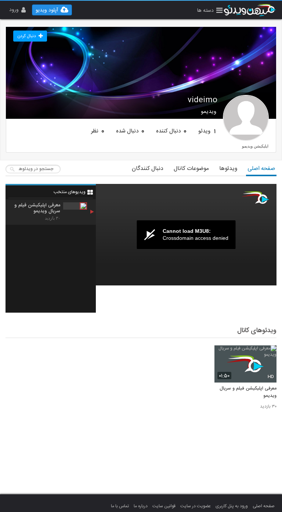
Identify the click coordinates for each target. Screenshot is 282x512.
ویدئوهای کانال (256, 330)
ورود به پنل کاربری (232, 506)
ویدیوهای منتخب (70, 192)
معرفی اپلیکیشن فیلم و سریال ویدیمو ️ (248, 392)
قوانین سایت (164, 506)
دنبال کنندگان (147, 168)
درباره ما (141, 506)
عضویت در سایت (195, 506)
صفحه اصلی (261, 168)
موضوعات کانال (191, 168)
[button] (210, 11)
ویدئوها (228, 168)
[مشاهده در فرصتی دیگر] (267, 355)
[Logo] (255, 197)
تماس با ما (120, 506)
